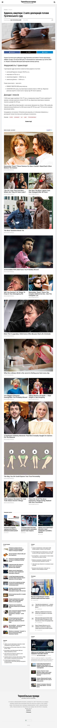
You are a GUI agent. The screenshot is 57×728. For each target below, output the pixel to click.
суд (21, 117)
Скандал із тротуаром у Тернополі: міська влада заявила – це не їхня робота (44, 685)
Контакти (28, 710)
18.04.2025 (25, 20)
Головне (10, 9)
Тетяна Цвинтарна (32, 117)
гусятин (11, 117)
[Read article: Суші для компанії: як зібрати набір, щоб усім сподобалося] (5, 555)
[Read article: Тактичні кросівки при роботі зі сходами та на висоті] (5, 595)
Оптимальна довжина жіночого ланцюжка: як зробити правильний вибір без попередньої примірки (16, 549)
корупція (41, 524)
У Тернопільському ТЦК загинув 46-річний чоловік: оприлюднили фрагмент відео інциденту (29, 529)
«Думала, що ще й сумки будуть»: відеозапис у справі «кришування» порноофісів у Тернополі (16, 572)
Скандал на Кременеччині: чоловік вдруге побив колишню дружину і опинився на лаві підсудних (16, 600)
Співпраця (28, 712)
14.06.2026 (6, 532)
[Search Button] (54, 2)
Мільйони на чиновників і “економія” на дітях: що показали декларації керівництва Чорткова (17, 632)
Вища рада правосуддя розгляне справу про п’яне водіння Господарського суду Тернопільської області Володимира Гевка (44, 619)
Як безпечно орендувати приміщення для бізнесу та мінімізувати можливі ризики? (11, 529)
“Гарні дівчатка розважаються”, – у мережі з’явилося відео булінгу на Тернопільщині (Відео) (44, 606)
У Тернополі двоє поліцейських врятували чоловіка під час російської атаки (17, 606)
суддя (25, 117)
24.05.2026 (24, 532)
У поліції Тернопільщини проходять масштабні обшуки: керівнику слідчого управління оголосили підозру (17, 578)
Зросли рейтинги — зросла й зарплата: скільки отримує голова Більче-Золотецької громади (17, 627)
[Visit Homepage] (28, 2)
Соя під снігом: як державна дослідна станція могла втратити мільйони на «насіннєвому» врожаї (17, 583)
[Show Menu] (2, 2)
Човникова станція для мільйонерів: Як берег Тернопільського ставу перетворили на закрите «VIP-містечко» (17, 589)
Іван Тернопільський (15, 20)
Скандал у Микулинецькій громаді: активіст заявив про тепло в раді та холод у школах (44, 679)
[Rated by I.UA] (28, 720)
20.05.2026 (41, 534)
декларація (16, 117)
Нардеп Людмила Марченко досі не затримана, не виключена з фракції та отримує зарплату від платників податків (43, 627)
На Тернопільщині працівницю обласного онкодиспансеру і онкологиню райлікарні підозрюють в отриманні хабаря (15, 661)
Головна (5, 9)
